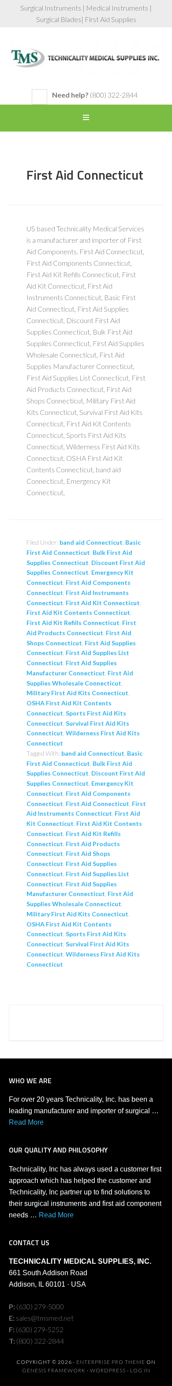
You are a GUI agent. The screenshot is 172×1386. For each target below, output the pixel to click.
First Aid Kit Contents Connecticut (78, 612)
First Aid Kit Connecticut (103, 602)
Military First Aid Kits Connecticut (77, 693)
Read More (26, 1122)
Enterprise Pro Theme (110, 1362)
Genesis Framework (54, 1370)
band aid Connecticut (91, 542)
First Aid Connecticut (84, 175)
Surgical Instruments (86, 62)
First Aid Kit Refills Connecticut (73, 622)
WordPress (108, 1370)
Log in (140, 1370)
